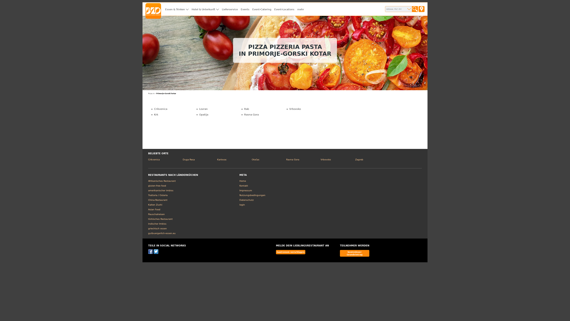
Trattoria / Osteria (158, 195)
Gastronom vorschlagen (291, 252)
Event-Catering (261, 9)
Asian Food (154, 209)
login (242, 204)
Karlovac (222, 159)
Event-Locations (284, 9)
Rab (246, 108)
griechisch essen (157, 228)
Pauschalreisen (156, 214)
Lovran (203, 108)
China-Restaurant (157, 200)
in (151, 94)
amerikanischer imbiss (160, 190)
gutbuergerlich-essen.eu (162, 233)
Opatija (203, 114)
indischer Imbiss (157, 223)
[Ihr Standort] (422, 9)
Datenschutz (246, 200)
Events (245, 9)
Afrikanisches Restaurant (162, 181)
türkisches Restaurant (160, 219)
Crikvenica (160, 108)
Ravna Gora (251, 114)
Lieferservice (230, 9)
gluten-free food (157, 185)
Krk (156, 114)
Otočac (255, 159)
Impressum (245, 190)
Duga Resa (189, 159)
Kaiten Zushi (155, 204)
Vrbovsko (295, 108)
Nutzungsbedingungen (252, 195)
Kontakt (243, 185)
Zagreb (359, 159)
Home (242, 181)
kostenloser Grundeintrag (354, 253)
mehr (300, 9)
